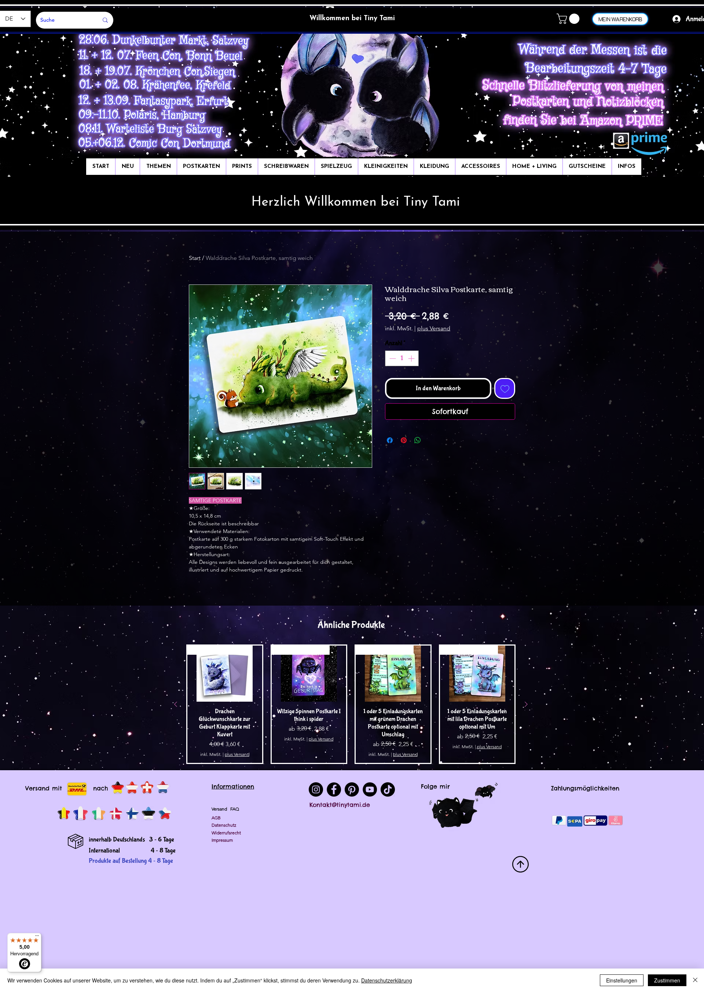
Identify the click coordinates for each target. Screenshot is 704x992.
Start (195, 257)
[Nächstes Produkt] (526, 704)
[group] (351, 704)
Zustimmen (667, 980)
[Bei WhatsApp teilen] (417, 440)
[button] (569, 19)
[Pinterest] (352, 789)
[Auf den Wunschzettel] (504, 388)
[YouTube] (370, 789)
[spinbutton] (401, 358)
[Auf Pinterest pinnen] (403, 440)
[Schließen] (695, 980)
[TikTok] (388, 789)
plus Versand (433, 328)
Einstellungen (621, 980)
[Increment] (412, 358)
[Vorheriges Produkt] (175, 704)
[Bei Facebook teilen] (389, 440)
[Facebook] (334, 789)
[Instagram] (316, 789)
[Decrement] (391, 358)
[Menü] (37, 937)
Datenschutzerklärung (386, 980)
